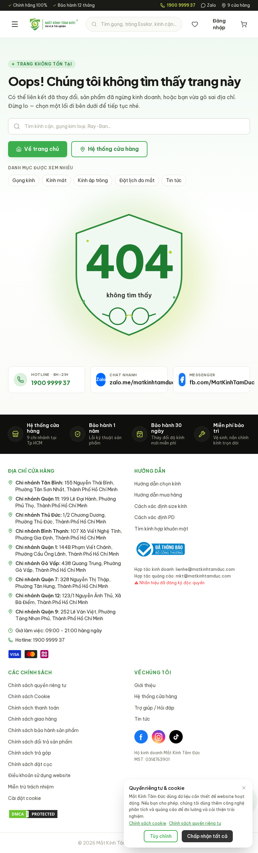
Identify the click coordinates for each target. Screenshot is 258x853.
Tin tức (174, 180)
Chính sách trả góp (29, 753)
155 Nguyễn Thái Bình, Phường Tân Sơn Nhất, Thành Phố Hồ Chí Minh (66, 486)
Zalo (211, 5)
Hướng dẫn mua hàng (158, 495)
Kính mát (56, 180)
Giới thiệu (145, 685)
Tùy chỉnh (161, 836)
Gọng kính (23, 180)
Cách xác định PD (154, 517)
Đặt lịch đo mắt (137, 180)
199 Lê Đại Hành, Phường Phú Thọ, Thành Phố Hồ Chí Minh (65, 502)
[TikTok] (176, 736)
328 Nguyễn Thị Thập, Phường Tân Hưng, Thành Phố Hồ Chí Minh (63, 583)
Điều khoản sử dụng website (39, 775)
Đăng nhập (219, 24)
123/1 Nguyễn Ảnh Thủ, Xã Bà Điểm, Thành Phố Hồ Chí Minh (68, 599)
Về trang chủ (41, 148)
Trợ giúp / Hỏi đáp (154, 708)
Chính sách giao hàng (32, 719)
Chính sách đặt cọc (30, 764)
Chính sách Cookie (29, 696)
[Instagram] (158, 736)
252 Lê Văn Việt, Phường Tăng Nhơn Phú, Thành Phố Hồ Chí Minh (65, 615)
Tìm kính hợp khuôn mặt (161, 529)
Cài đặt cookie (24, 798)
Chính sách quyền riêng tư (37, 685)
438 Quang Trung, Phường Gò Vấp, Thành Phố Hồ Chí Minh (68, 566)
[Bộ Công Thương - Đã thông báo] (159, 549)
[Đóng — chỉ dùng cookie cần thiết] (244, 788)
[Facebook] (141, 736)
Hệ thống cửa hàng (113, 148)
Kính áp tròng (93, 180)
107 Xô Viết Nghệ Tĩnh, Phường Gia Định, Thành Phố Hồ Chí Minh (68, 534)
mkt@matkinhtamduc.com (203, 576)
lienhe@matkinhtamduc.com (205, 569)
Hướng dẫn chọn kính (157, 484)
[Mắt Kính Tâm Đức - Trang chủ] (53, 24)
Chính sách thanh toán (33, 708)
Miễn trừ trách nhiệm (31, 787)
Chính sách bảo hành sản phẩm (43, 730)
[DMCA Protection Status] (66, 814)
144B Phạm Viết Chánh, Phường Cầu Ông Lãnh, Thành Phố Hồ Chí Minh (67, 550)
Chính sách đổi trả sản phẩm (40, 742)
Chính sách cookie (147, 823)
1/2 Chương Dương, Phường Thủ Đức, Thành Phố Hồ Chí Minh (60, 518)
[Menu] (15, 24)
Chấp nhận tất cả (207, 836)
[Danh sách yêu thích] (195, 24)
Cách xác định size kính (160, 506)
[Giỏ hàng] (244, 24)
